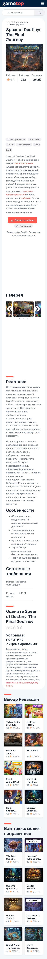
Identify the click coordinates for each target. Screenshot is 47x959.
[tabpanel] (23, 309)
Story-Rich (34, 139)
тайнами (26, 198)
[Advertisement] (23, 110)
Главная (9, 22)
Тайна (10, 144)
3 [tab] (27, 319)
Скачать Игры (22, 22)
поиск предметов (23, 163)
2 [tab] (23, 319)
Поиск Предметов (17, 25)
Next (37, 309)
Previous (10, 309)
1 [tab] (19, 319)
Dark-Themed (24, 144)
